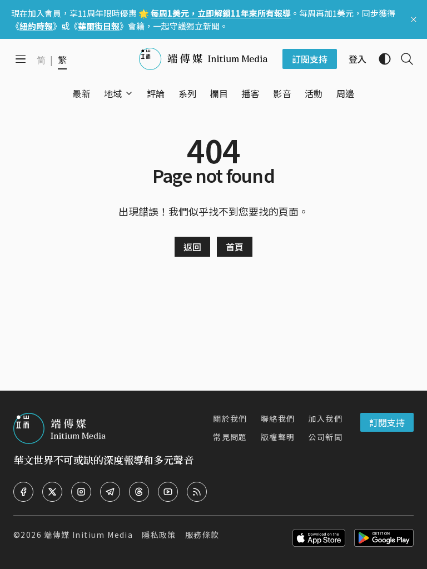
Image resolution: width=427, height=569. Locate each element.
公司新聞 (325, 436)
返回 (192, 246)
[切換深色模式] (380, 59)
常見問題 (230, 436)
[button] (113, 93)
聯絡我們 (278, 418)
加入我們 (325, 418)
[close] (414, 19)
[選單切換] (129, 93)
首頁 (235, 246)
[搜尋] (402, 59)
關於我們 (230, 418)
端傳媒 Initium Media (88, 534)
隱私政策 (159, 534)
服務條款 (202, 534)
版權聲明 (278, 436)
